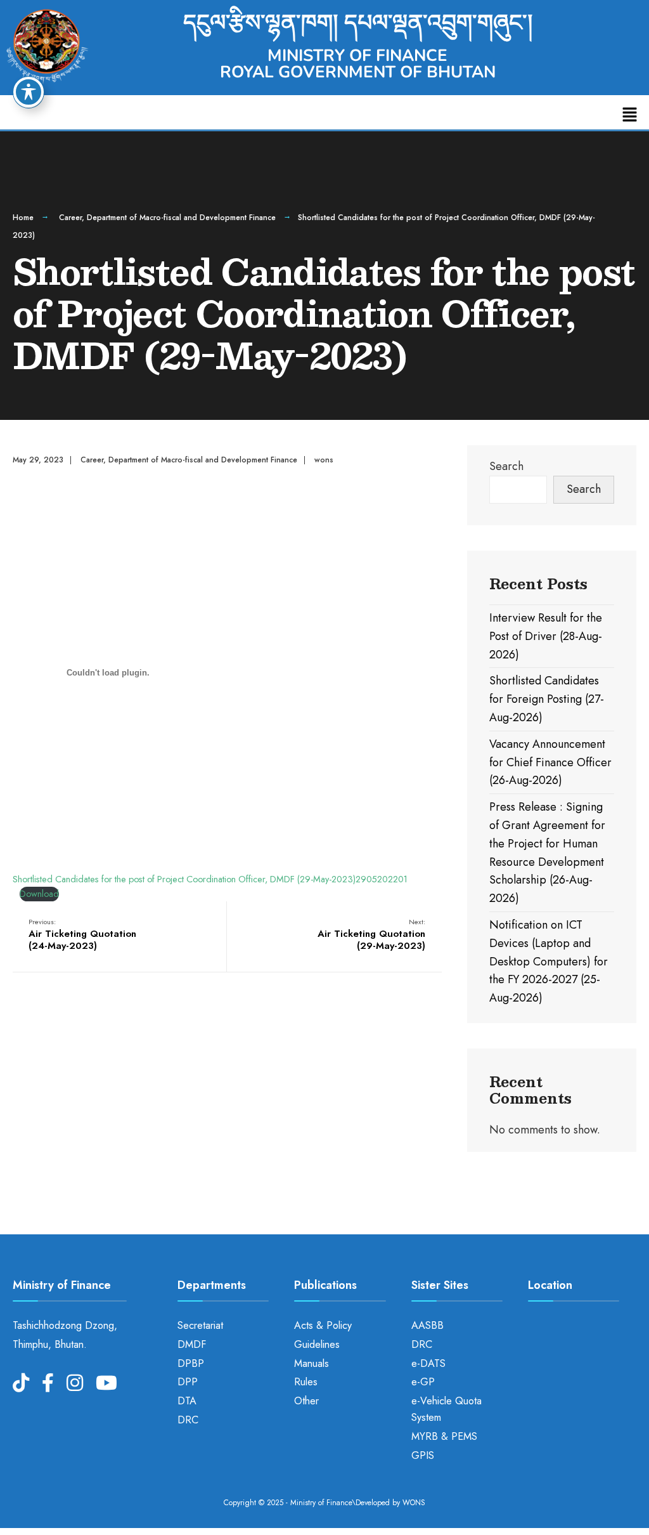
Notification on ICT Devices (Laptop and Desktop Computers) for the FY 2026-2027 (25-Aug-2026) (548, 961)
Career (70, 217)
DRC (187, 1420)
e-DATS (428, 1363)
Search (506, 466)
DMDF (191, 1344)
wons (323, 460)
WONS (413, 1502)
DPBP (190, 1363)
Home (23, 217)
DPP (187, 1382)
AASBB (427, 1325)
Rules (306, 1382)
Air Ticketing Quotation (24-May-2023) (82, 935)
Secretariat (200, 1325)
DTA (186, 1401)
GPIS (422, 1455)
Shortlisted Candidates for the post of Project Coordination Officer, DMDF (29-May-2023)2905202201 (210, 879)
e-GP (423, 1382)
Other (306, 1401)
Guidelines (317, 1344)
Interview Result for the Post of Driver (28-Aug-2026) (545, 636)
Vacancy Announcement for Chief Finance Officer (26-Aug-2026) (550, 762)
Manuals (311, 1363)
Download (39, 893)
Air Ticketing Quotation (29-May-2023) (371, 935)
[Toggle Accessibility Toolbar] (28, 92)
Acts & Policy (323, 1325)
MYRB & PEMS (444, 1436)
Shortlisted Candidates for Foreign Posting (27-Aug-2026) (546, 699)
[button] (630, 115)
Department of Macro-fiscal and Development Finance (181, 217)
